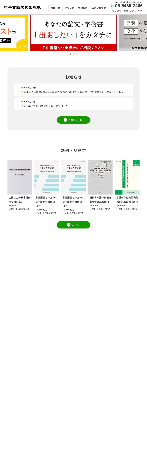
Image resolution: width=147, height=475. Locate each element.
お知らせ (69, 7)
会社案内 (82, 7)
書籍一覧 (55, 7)
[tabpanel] (73, 33)
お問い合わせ (99, 7)
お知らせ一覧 (75, 119)
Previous (7, 36)
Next (139, 36)
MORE (75, 224)
